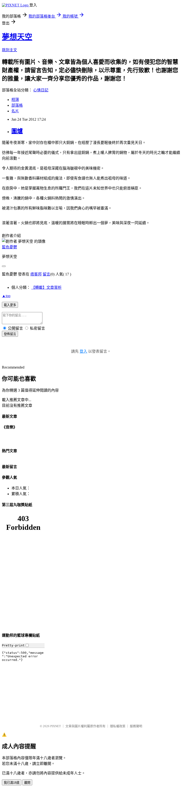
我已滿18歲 (11, 782)
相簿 (15, 100)
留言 (46, 274)
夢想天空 (17, 37)
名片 (15, 111)
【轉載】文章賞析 (46, 287)
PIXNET (55, 726)
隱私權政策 (117, 726)
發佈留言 (10, 334)
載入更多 (10, 305)
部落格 (17, 105)
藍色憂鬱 (9, 247)
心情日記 (40, 90)
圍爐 (17, 131)
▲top (6, 296)
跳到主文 (9, 50)
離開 (27, 782)
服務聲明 (136, 726)
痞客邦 (36, 274)
